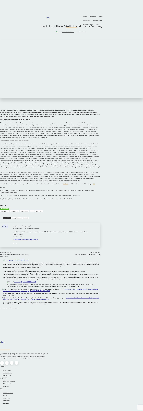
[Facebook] (13, 243)
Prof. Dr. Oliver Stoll (68, 32)
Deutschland (4, 211)
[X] (11, 363)
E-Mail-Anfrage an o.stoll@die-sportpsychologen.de (25, 239)
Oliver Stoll (39, 211)
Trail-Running (24, 211)
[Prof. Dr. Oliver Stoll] (57, 32)
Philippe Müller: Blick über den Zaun (87, 254)
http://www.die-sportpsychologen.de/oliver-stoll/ (26, 228)
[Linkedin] (17, 243)
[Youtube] (16, 363)
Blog (32, 211)
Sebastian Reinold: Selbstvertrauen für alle (14, 254)
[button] (85, 28)
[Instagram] (7, 363)
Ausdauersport (14, 211)
